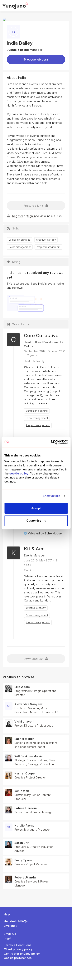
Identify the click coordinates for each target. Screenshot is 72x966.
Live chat (10, 925)
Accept (36, 508)
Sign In (31, 216)
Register (17, 216)
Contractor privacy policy (22, 953)
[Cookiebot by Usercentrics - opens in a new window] (51, 442)
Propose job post (36, 59)
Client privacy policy (18, 949)
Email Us (10, 934)
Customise (33, 520)
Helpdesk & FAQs (16, 921)
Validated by (45, 533)
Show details (51, 495)
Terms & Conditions (17, 945)
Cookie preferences (17, 958)
